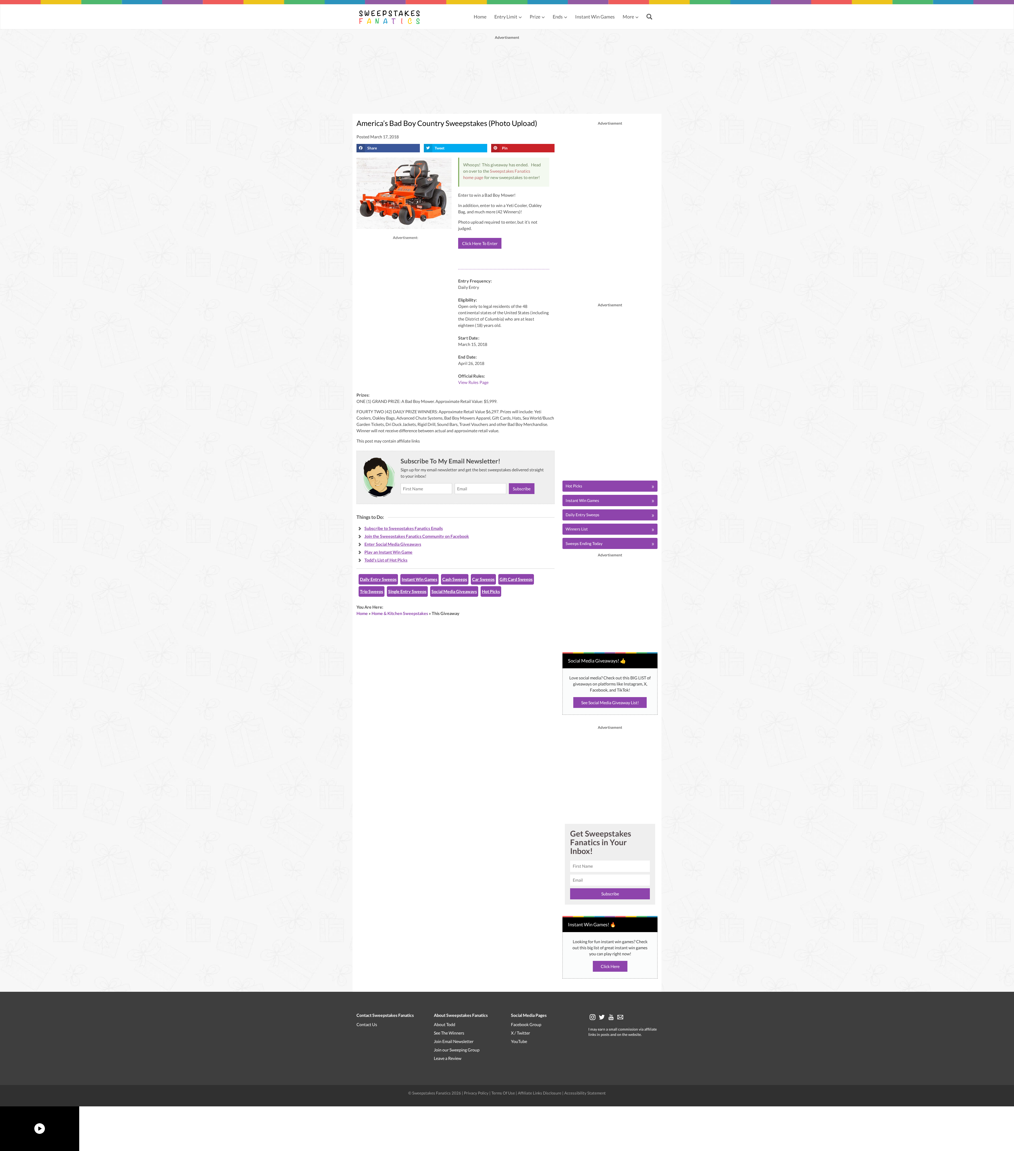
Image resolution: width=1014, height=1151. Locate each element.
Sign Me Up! (544, 615)
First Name (505, 562)
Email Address (507, 586)
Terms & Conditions (532, 633)
